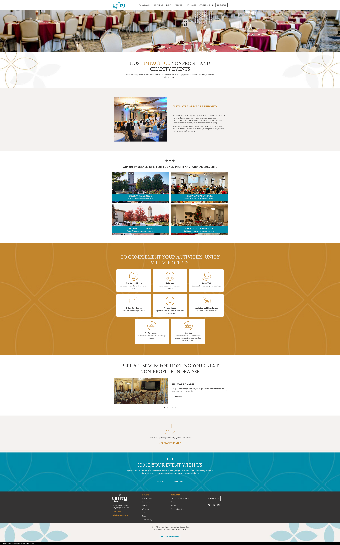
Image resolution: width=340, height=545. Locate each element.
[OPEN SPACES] (197, 5)
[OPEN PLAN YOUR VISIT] (151, 5)
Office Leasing (147, 520)
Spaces (144, 516)
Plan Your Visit (147, 498)
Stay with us (146, 502)
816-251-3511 (117, 511)
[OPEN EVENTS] (172, 5)
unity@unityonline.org (120, 515)
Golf (143, 512)
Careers (173, 502)
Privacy (173, 505)
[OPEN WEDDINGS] (183, 5)
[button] (113, 390)
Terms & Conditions (177, 509)
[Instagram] (213, 505)
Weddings (145, 509)
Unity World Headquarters (180, 498)
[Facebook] (208, 505)
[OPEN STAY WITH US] (164, 5)
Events (144, 505)
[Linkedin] (218, 505)
